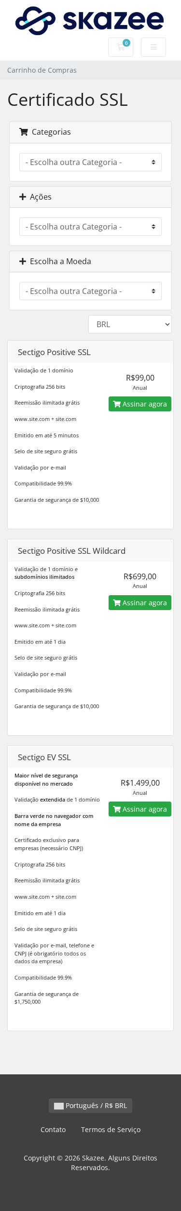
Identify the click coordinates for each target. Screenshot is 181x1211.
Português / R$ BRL (95, 1105)
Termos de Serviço (110, 1129)
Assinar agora (144, 403)
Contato (53, 1129)
